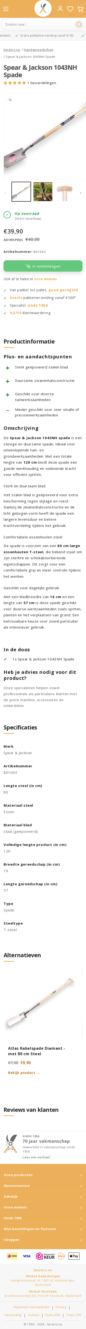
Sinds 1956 (13, 1218)
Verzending (13, 1315)
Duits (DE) (52, 1315)
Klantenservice (17, 1186)
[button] (15, 82)
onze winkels (45, 279)
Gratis (16, 297)
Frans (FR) (73, 1315)
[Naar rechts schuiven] (80, 193)
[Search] (79, 24)
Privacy (61, 1307)
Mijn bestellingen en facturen (30, 1229)
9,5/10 (16, 312)
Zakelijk (11, 1197)
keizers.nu (12, 49)
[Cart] (80, 9)
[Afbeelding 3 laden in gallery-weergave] (64, 191)
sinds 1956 (37, 305)
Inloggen (12, 1240)
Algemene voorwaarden (32, 1307)
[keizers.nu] (43, 8)
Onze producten (18, 1175)
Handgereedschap (38, 49)
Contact (33, 1315)
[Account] (60, 8)
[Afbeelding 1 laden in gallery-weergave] (21, 191)
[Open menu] (6, 9)
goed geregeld (63, 290)
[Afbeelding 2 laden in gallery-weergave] (42, 191)
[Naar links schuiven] (5, 193)
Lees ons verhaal (36, 1157)
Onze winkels (15, 1207)
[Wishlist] (70, 9)
